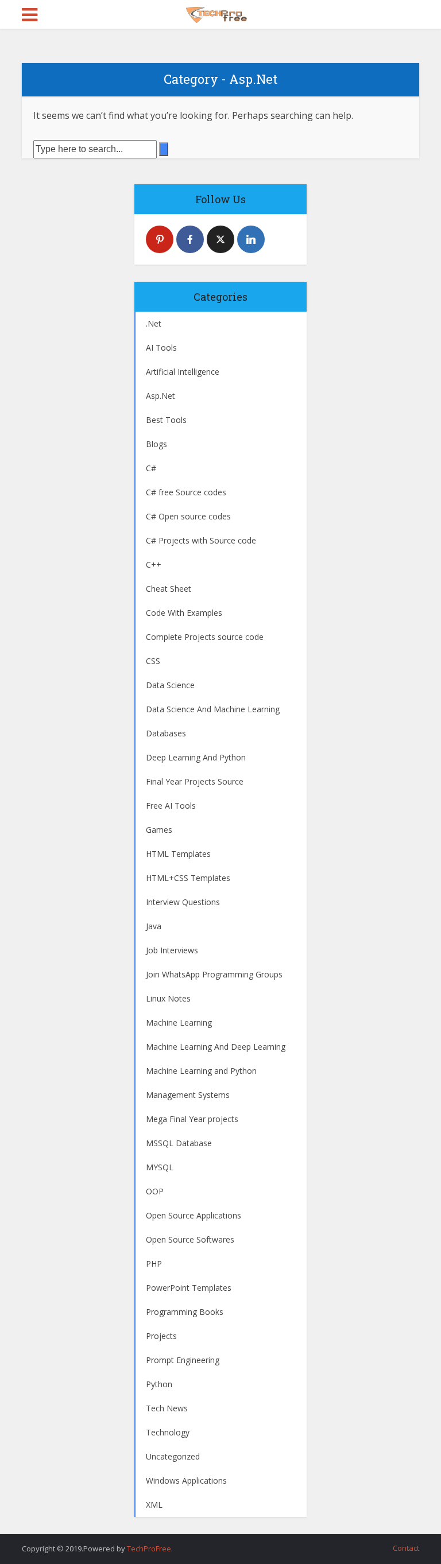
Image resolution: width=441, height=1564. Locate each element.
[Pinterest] (159, 239)
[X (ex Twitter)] (220, 239)
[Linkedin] (251, 239)
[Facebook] (190, 239)
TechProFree (149, 1548)
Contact (406, 1548)
